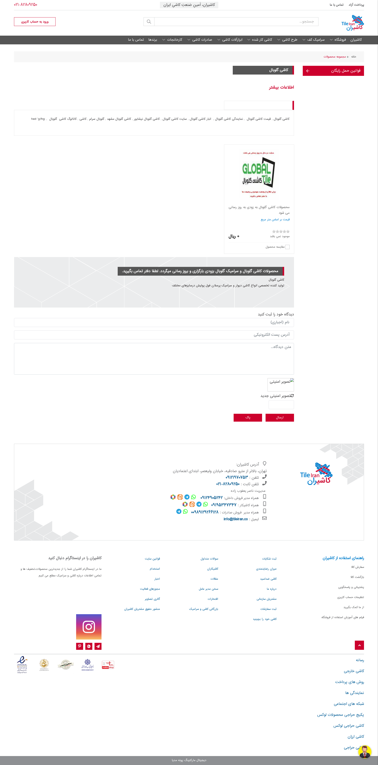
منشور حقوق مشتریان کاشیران (142, 609)
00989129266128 (205, 512)
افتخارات (213, 599)
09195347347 (223, 505)
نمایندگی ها (354, 693)
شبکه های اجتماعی (349, 704)
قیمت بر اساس (281, 219)
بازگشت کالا (357, 577)
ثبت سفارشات (268, 609)
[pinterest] (79, 646)
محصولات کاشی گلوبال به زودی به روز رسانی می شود (259, 210)
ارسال (280, 417)
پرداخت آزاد (356, 5)
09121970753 (237, 478)
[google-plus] (88, 646)
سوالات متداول (209, 558)
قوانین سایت (152, 558)
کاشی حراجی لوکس (348, 726)
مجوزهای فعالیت (150, 589)
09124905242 (212, 498)
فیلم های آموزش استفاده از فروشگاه (343, 617)
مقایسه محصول (275, 247)
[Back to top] (359, 645)
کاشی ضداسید (268, 579)
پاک (247, 417)
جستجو (149, 21)
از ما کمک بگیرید (353, 607)
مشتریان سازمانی (266, 599)
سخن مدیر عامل (208, 589)
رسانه (360, 660)
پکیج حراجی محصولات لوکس (340, 715)
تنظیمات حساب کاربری (350, 597)
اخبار (157, 579)
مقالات (214, 579)
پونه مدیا (177, 760)
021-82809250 (25, 5)
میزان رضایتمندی (266, 569)
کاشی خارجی (354, 671)
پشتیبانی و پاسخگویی (351, 587)
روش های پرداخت (349, 682)
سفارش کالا (357, 567)
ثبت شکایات (269, 558)
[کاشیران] (341, 23)
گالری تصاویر (152, 599)
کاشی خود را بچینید (264, 619)
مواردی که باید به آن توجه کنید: (265, 105)
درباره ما (271, 589)
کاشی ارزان (356, 737)
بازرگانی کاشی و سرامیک (203, 609)
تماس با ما (336, 5)
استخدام (155, 569)
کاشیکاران (212, 569)
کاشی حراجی (354, 747)
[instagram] (89, 627)
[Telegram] (98, 646)
